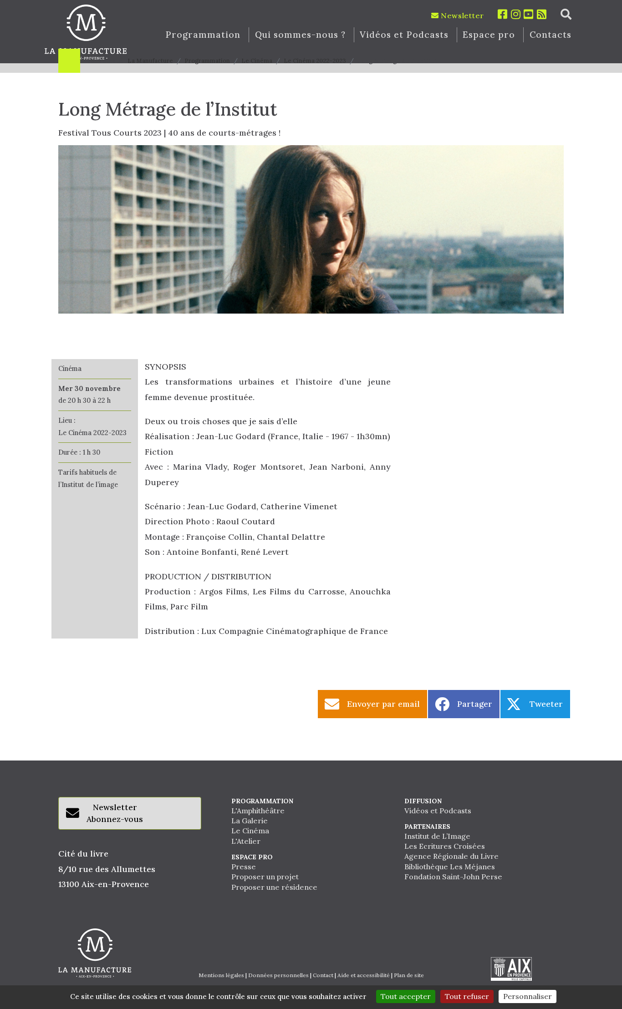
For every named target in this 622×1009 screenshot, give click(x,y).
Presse (243, 866)
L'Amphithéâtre (258, 810)
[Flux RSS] (542, 14)
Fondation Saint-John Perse (453, 876)
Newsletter (461, 15)
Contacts (551, 35)
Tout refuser (467, 996)
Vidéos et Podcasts (404, 35)
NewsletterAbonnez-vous (115, 813)
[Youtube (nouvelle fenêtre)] (529, 14)
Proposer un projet (265, 876)
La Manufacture (150, 61)
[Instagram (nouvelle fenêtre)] (516, 14)
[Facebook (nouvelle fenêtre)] (503, 14)
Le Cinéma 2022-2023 (315, 61)
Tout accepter (406, 996)
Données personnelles (278, 975)
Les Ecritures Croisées (444, 846)
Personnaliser (527, 996)
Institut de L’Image (437, 836)
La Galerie (249, 820)
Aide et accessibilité (363, 975)
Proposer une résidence (274, 887)
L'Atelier (245, 841)
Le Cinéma (256, 61)
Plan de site (409, 975)
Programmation (202, 35)
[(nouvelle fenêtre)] (511, 969)
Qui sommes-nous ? (300, 35)
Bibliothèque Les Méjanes (449, 866)
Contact (323, 975)
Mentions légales (221, 975)
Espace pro (489, 35)
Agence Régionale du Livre (451, 856)
